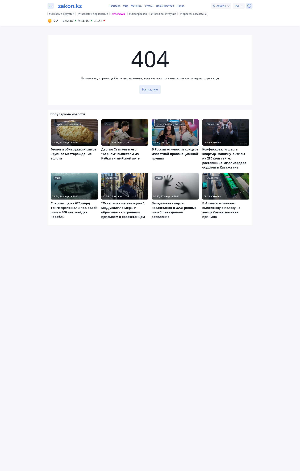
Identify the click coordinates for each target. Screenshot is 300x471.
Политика (114, 5)
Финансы (136, 5)
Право (180, 5)
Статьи (149, 5)
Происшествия (165, 5)
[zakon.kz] (70, 6)
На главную (150, 89)
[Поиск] (249, 6)
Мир (125, 5)
